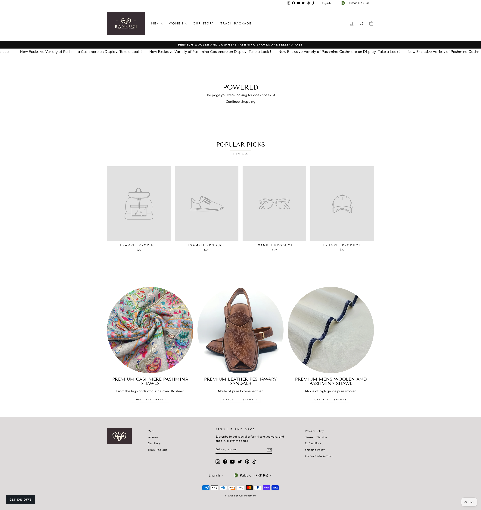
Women (177, 23)
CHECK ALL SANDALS (240, 399)
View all (240, 153)
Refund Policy (314, 443)
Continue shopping (240, 101)
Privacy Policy (314, 431)
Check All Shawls (150, 399)
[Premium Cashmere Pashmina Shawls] (150, 330)
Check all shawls (331, 399)
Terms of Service (316, 437)
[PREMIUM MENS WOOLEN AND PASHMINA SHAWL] (331, 330)
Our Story (204, 23)
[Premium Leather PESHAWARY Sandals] (240, 330)
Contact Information (319, 456)
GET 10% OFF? (20, 499)
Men (155, 23)
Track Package (236, 23)
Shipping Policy (315, 449)
